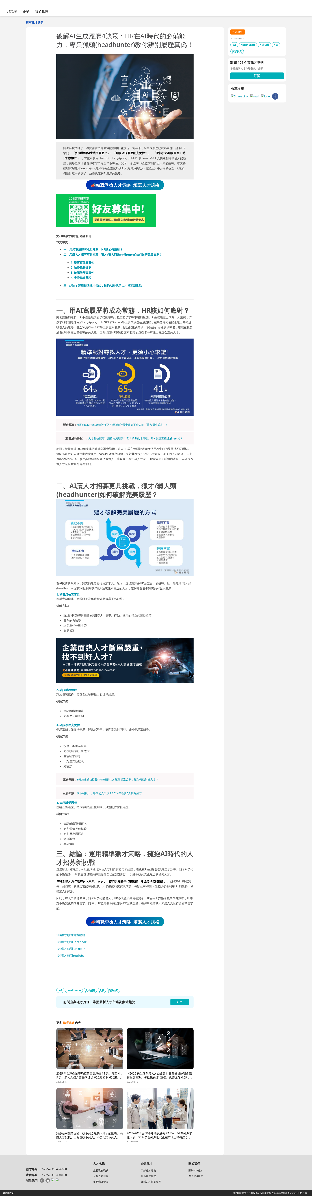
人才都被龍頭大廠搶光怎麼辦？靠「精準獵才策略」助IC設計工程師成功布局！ (135, 438)
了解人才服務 (100, 1176)
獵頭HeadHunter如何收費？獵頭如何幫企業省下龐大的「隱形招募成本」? (122, 424)
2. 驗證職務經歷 (81, 267)
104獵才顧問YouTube (70, 956)
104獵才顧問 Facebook (71, 942)
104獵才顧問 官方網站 (70, 935)
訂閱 (257, 76)
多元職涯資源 (100, 1181)
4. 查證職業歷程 (81, 278)
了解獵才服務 (148, 1170)
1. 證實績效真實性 (82, 262)
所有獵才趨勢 (34, 22)
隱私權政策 (8, 1193)
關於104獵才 (195, 1170)
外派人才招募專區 (151, 1181)
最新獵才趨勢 (148, 1176)
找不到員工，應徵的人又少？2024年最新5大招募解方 (109, 793)
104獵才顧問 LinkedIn (70, 949)
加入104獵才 (195, 1176)
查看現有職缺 (100, 1170)
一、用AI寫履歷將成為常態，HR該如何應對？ (93, 249)
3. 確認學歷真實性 (82, 273)
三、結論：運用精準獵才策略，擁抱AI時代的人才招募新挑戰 (103, 286)
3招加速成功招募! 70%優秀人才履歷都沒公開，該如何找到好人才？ (117, 779)
